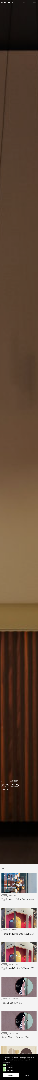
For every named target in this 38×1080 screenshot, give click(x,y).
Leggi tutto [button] (6, 1062)
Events (5, 781)
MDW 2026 (10, 785)
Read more (5, 789)
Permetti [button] (10, 1075)
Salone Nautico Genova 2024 (14, 1037)
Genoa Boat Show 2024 (12, 1002)
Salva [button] (27, 1075)
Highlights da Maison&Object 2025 (17, 933)
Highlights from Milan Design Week (17, 899)
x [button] (36, 1055)
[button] (4, 1065)
